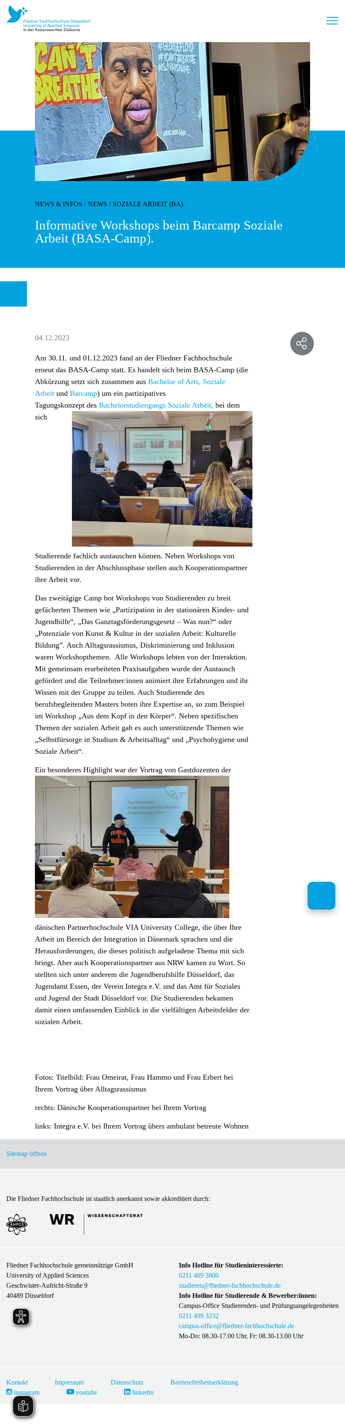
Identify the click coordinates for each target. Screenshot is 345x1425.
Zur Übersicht (17, 294)
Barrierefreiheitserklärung (204, 1382)
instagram (26, 1392)
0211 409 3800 (199, 1275)
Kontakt (17, 1382)
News (97, 204)
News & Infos (58, 204)
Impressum (69, 1382)
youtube (85, 1392)
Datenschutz (127, 1382)
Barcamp (83, 393)
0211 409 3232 (199, 1315)
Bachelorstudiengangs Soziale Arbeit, (156, 405)
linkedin (142, 1392)
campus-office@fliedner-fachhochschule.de (236, 1325)
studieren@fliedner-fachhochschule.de (230, 1285)
